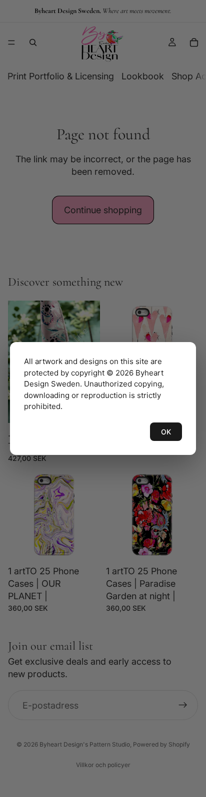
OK (166, 431)
